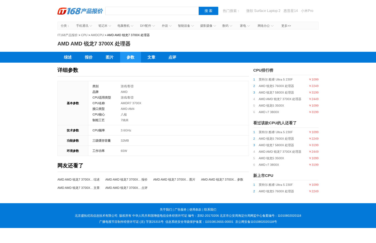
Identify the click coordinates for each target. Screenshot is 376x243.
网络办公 (264, 25)
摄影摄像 (206, 25)
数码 (225, 25)
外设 (165, 25)
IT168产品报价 (80, 14)
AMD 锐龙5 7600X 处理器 (276, 86)
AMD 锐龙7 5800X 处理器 (276, 92)
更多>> (286, 25)
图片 (110, 57)
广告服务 (181, 209)
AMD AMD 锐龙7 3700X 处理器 (280, 99)
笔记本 (102, 25)
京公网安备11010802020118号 (256, 221)
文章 (151, 57)
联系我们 (210, 209)
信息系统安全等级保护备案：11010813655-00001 (199, 221)
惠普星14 (291, 11)
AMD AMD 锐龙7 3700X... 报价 (126, 179)
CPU (84, 35)
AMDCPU (97, 35)
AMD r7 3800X (269, 112)
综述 (68, 57)
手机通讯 (82, 25)
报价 (89, 57)
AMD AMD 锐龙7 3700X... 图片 (174, 179)
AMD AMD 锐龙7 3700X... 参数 (222, 179)
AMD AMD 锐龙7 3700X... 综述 (78, 179)
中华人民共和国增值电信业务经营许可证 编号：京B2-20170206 (175, 215)
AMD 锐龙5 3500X (271, 105)
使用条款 (195, 209)
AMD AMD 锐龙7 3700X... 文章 (78, 187)
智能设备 (184, 25)
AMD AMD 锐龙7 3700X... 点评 (126, 187)
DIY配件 (145, 25)
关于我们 (166, 209)
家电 (243, 25)
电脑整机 (124, 25)
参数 (130, 57)
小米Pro (307, 11)
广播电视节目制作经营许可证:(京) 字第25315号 (131, 221)
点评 (172, 57)
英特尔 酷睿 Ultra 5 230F (276, 79)
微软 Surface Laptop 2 (263, 11)
